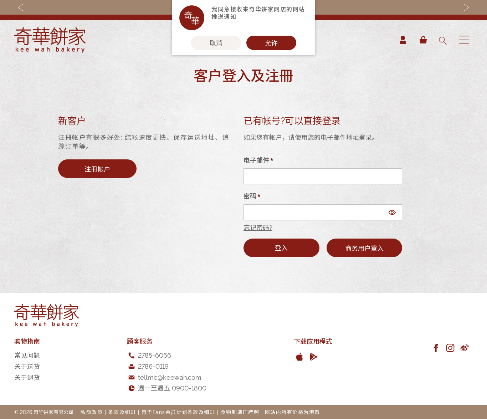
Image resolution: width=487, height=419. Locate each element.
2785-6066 (154, 354)
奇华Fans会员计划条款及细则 (178, 411)
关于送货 (27, 365)
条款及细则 (122, 411)
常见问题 (27, 354)
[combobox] (442, 40)
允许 (271, 43)
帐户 (403, 40)
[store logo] (50, 40)
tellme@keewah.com (169, 376)
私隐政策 (92, 411)
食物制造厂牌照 (240, 411)
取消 (216, 43)
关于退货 (27, 376)
